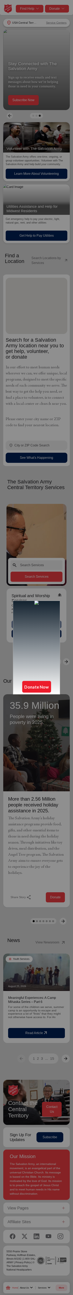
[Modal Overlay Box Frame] (36, 647)
